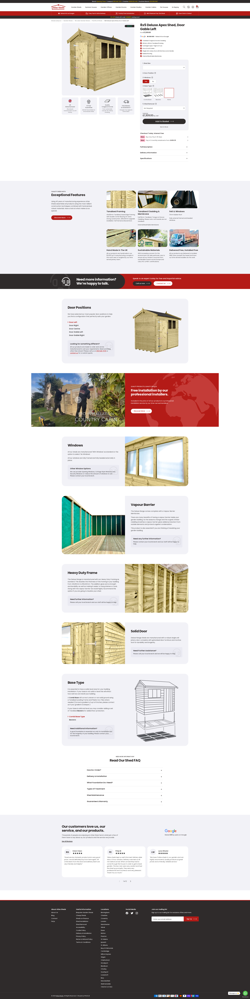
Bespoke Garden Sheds (84, 912)
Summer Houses (91, 7)
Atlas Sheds (58, 7)
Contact (54, 918)
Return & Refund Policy (84, 939)
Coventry (104, 918)
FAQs (53, 921)
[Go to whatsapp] (245, 993)
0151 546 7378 (117, 1)
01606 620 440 (133, 1)
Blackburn (104, 966)
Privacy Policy (81, 936)
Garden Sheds (76, 7)
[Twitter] (132, 913)
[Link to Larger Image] (98, 59)
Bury (102, 978)
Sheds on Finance (82, 918)
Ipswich (103, 942)
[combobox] (184, 7)
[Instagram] (137, 913)
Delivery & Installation (84, 933)
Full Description (146, 147)
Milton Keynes (106, 954)
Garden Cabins (150, 7)
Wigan (103, 957)
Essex (103, 930)
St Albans (104, 945)
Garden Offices (106, 7)
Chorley (103, 969)
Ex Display (175, 7)
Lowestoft (104, 975)
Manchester (105, 924)
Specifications (146, 158)
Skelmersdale (106, 984)
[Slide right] (130, 881)
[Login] (193, 7)
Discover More (59, 217)
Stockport (104, 963)
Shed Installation (82, 921)
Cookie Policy (81, 930)
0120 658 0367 (153, 1)
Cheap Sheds (81, 915)
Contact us (161, 283)
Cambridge (105, 951)
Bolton (103, 933)
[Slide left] (119, 881)
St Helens (104, 939)
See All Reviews (67, 841)
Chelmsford (105, 960)
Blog (52, 915)
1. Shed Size (146, 63)
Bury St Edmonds (107, 948)
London (103, 921)
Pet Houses (164, 7)
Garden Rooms (121, 7)
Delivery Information (148, 153)
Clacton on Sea (106, 987)
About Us (54, 912)
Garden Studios (136, 7)
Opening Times (101, 1)
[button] (197, 7)
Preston (104, 936)
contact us (74, 353)
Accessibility (80, 927)
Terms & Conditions (83, 942)
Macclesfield (105, 981)
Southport (104, 972)
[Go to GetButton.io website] (245, 997)
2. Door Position (163, 73)
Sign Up (189, 919)
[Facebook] (127, 913)
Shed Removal (81, 924)
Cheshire (104, 915)
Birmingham (105, 912)
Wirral (103, 927)
